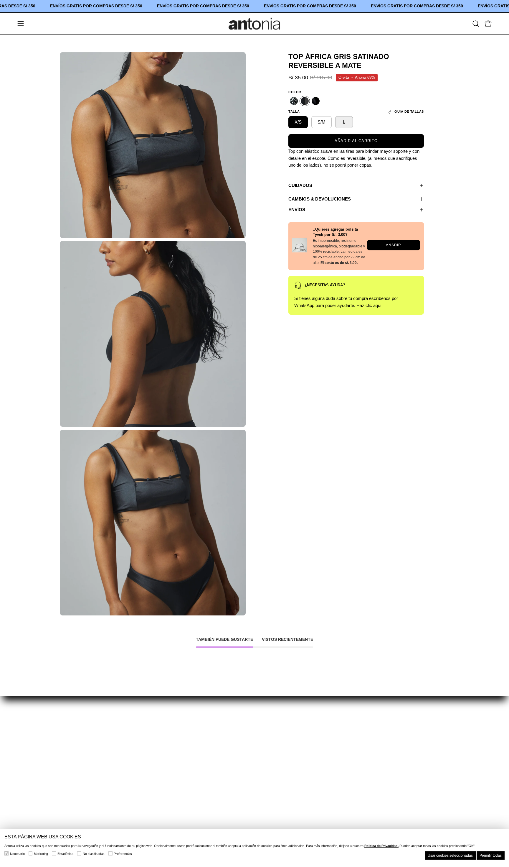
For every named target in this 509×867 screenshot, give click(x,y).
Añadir (393, 245)
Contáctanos (74, 757)
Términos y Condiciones (267, 757)
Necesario (17, 853)
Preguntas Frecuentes (164, 747)
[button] (476, 23)
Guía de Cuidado (158, 737)
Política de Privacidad (264, 768)
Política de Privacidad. (381, 846)
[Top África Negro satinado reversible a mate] (316, 101)
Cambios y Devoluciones (267, 788)
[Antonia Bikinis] (254, 23)
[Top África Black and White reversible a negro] (294, 101)
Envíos (296, 209)
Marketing (41, 853)
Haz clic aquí (368, 305)
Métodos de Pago (259, 798)
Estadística (65, 853)
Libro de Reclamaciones (266, 819)
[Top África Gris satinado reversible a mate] (305, 101)
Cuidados (300, 185)
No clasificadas (94, 853)
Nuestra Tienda (76, 747)
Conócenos (72, 737)
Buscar (248, 737)
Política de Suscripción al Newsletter (280, 778)
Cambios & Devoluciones (319, 198)
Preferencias (123, 853)
